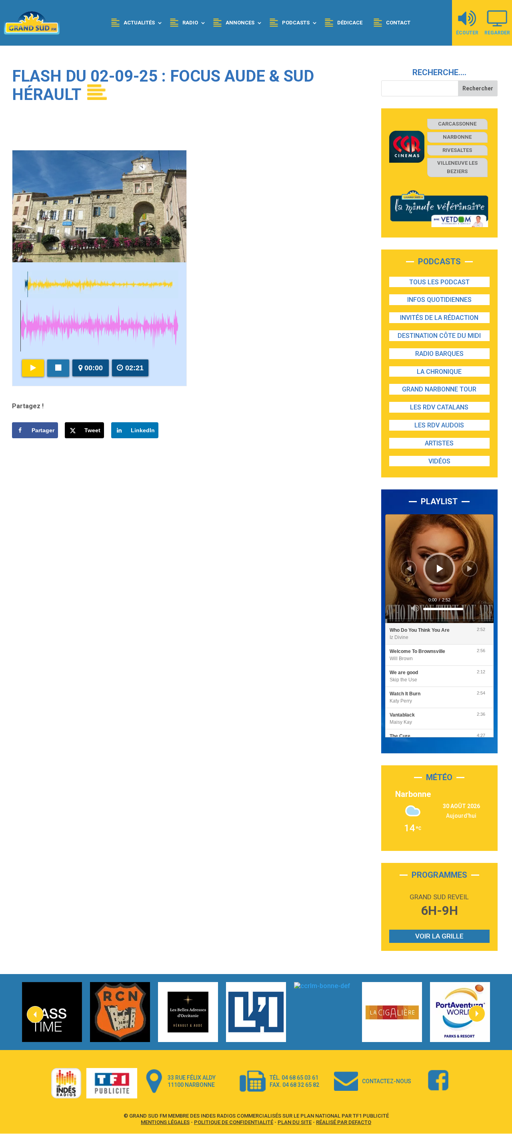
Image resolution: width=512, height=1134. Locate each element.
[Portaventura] (460, 1012)
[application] (439, 568)
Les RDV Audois (439, 425)
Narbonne (457, 137)
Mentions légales (165, 1122)
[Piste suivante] (469, 568)
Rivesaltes (457, 150)
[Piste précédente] (408, 568)
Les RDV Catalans (439, 407)
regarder (497, 32)
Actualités (139, 23)
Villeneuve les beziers (457, 167)
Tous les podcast (439, 282)
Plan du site (295, 1122)
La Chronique (439, 371)
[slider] (443, 609)
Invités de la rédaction (439, 317)
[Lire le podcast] (33, 368)
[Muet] (415, 608)
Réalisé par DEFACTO (343, 1122)
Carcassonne (457, 124)
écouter (467, 32)
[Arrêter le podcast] (58, 368)
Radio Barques (439, 353)
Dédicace (349, 23)
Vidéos (439, 461)
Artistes (439, 443)
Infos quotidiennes (439, 299)
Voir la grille (439, 936)
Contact (398, 23)
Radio (190, 23)
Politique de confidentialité (233, 1122)
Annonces (240, 23)
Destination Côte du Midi (439, 335)
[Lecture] (440, 569)
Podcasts (296, 23)
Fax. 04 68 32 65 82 (294, 1085)
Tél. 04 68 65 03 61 (294, 1077)
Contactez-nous (386, 1081)
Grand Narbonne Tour (439, 389)
